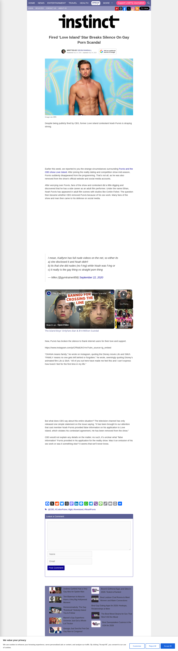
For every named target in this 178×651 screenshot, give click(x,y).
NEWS (41, 3)
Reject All (152, 646)
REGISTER (39, 8)
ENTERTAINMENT (56, 3)
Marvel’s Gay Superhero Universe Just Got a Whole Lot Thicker (74, 621)
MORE (106, 3)
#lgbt (70, 509)
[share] (110, 292)
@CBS (51, 509)
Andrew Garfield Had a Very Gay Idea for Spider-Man (75, 590)
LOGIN (30, 8)
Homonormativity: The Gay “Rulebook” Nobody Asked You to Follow (74, 610)
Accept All (167, 646)
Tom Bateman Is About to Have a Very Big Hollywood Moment (75, 599)
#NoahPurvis (90, 509)
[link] (48, 293)
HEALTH (84, 3)
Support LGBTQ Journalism (131, 3)
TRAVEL (73, 3)
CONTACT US (51, 8)
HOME (31, 3)
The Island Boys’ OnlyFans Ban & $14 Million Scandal (79, 293)
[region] (89, 644)
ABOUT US (62, 8)
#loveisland (78, 509)
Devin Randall (85, 50)
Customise (137, 646)
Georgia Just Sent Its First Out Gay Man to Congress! (76, 629)
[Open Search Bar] (148, 3)
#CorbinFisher (61, 509)
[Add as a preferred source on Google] (108, 51)
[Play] (124, 313)
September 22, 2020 (91, 277)
